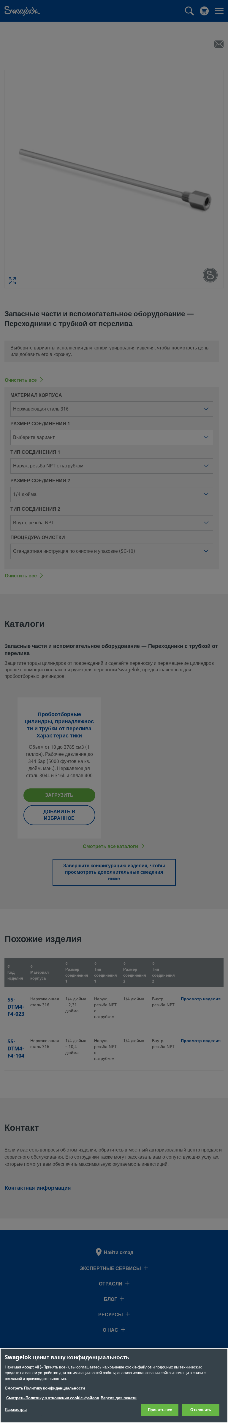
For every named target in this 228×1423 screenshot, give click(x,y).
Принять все (160, 1410)
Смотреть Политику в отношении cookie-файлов (52, 1398)
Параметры (16, 1409)
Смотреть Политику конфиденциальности (45, 1388)
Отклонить (200, 1410)
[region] (114, 1385)
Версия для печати (119, 1398)
